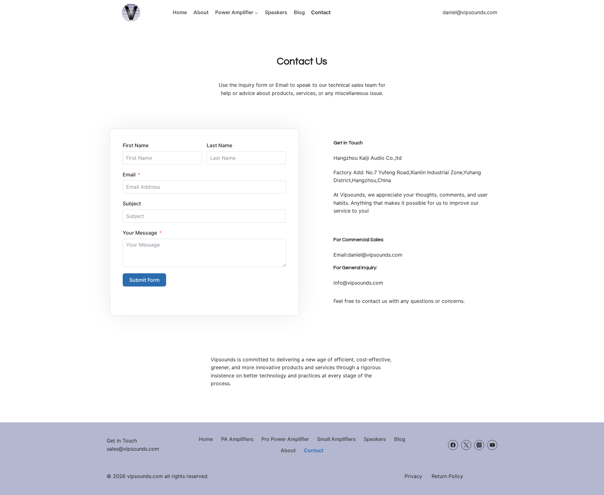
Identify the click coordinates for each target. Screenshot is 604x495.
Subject (132, 203)
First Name (135, 145)
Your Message (140, 233)
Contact (321, 12)
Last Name (219, 145)
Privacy (413, 476)
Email (129, 174)
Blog (299, 12)
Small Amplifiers (336, 439)
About (201, 12)
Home (180, 12)
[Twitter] (466, 445)
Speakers (276, 12)
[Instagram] (479, 445)
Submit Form (144, 280)
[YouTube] (492, 445)
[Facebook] (453, 445)
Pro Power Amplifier (285, 439)
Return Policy (447, 476)
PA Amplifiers (237, 439)
